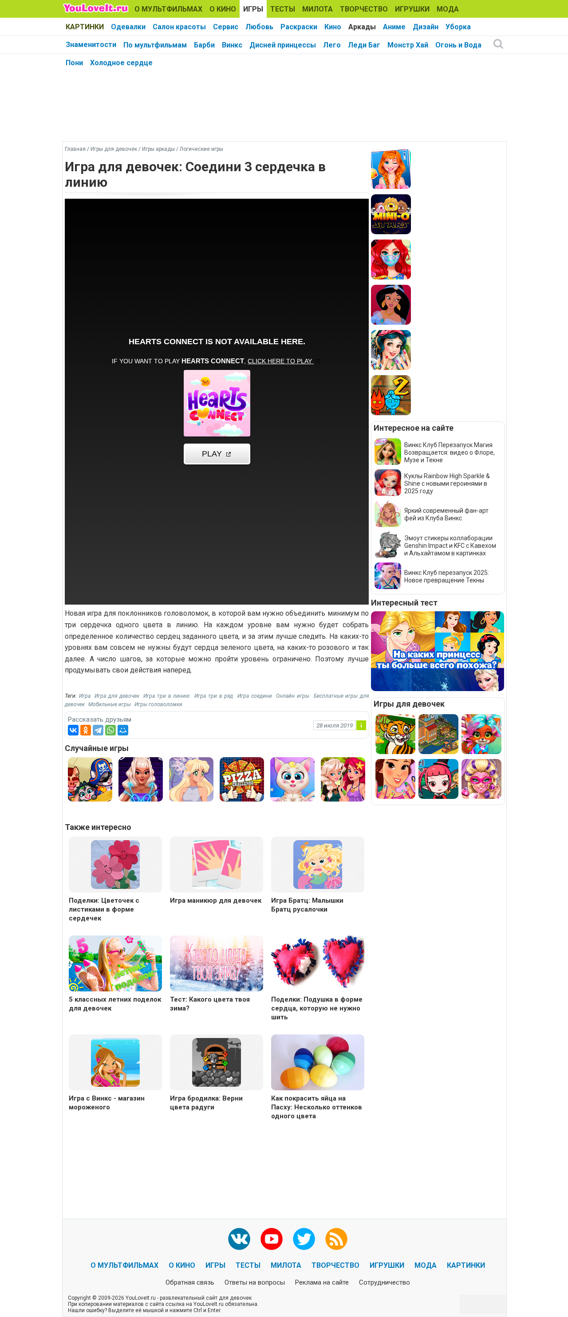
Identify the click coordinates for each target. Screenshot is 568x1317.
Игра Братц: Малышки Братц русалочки (307, 904)
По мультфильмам (155, 45)
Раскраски (298, 27)
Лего (332, 45)
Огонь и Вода (458, 45)
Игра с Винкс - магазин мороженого (107, 1102)
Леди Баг (364, 45)
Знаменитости (91, 44)
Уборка (458, 27)
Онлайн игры (292, 696)
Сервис (225, 27)
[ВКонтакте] (73, 730)
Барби (204, 45)
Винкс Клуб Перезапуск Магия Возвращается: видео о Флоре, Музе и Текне (449, 452)
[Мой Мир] (123, 730)
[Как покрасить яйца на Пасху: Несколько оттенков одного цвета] (317, 1063)
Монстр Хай (407, 45)
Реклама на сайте (322, 1282)
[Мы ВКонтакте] (239, 1239)
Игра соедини (254, 696)
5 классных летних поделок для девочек (115, 1003)
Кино (332, 27)
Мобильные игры (109, 704)
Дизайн (425, 27)
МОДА (448, 9)
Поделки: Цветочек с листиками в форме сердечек (104, 909)
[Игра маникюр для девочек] (216, 864)
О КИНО (222, 9)
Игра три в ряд (213, 696)
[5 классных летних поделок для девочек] (115, 965)
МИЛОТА (317, 9)
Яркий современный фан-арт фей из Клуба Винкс (446, 514)
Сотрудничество (384, 1282)
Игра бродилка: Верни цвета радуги (206, 1102)
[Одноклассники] (85, 730)
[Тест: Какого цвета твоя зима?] (216, 965)
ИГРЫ (253, 9)
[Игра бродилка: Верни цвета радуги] (216, 1061)
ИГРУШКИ (412, 9)
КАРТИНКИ (85, 27)
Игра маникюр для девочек (215, 900)
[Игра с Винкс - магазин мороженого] (115, 1061)
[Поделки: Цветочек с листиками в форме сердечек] (115, 864)
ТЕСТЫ (282, 9)
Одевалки (128, 27)
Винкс (232, 45)
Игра (85, 696)
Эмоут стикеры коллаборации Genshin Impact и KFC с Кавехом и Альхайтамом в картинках (450, 546)
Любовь (259, 27)
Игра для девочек (117, 696)
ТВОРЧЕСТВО (364, 9)
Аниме (394, 27)
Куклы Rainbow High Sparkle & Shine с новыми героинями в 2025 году (447, 483)
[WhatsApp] (110, 730)
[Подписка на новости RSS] (336, 1239)
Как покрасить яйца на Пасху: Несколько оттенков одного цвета (316, 1107)
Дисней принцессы (282, 45)
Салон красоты (179, 27)
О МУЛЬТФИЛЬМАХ (168, 9)
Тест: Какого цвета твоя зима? (210, 1003)
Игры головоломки (158, 704)
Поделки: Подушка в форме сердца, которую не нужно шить (317, 1008)
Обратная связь (190, 1282)
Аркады (362, 27)
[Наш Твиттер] (304, 1239)
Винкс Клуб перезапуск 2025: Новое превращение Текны (446, 576)
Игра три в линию (166, 696)
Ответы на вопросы (255, 1282)
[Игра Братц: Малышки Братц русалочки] (317, 864)
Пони (74, 63)
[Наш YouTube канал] (271, 1239)
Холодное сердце (121, 63)
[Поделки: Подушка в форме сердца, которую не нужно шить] (317, 965)
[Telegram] (98, 730)
